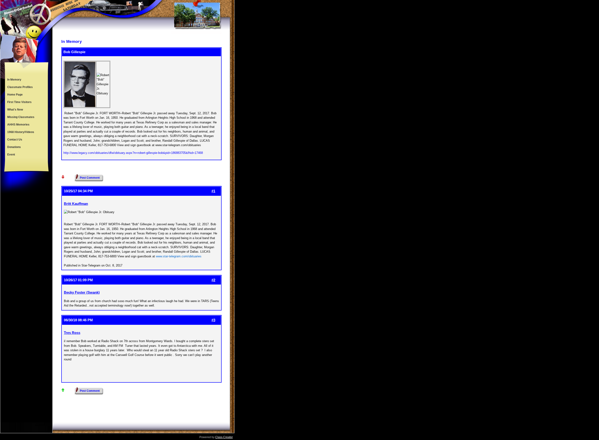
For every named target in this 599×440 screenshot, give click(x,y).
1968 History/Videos (20, 132)
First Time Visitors (19, 102)
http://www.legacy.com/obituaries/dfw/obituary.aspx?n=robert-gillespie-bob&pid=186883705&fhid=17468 (133, 153)
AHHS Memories (18, 124)
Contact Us (14, 139)
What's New (15, 109)
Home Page (15, 94)
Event (11, 154)
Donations (14, 147)
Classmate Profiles (20, 87)
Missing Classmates (20, 117)
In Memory (14, 79)
